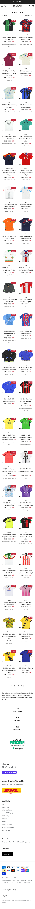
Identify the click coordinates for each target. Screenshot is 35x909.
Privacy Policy (5, 816)
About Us (4, 821)
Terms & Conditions (7, 824)
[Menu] (2, 6)
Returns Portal (5, 807)
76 (18, 686)
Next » (22, 686)
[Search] (6, 6)
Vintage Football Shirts (9, 900)
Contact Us (4, 819)
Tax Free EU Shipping (7, 813)
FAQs (3, 804)
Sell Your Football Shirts (8, 827)
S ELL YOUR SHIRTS (17, 1)
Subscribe (7, 854)
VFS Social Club (6, 830)
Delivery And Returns (7, 810)
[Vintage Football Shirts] (17, 6)
